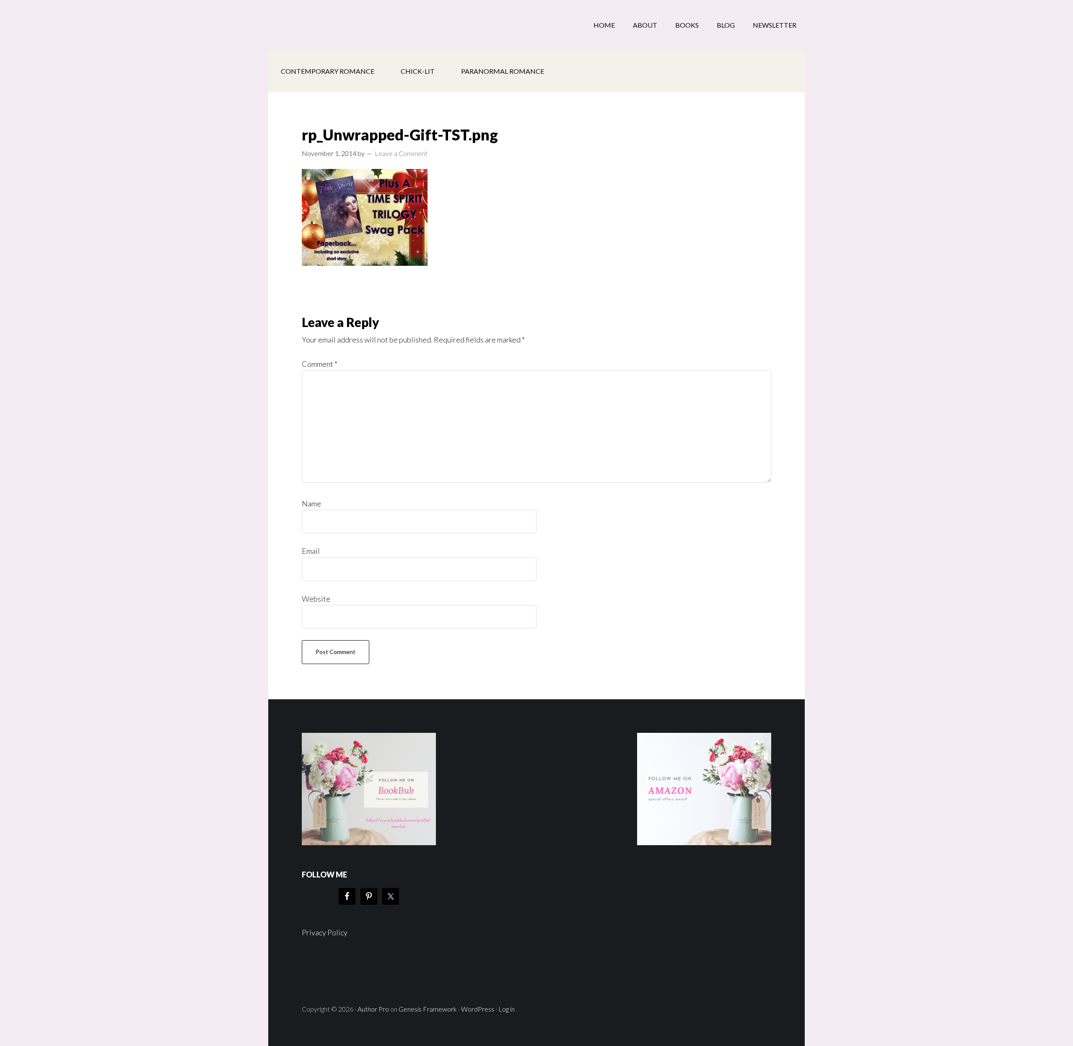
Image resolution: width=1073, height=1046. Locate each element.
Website (316, 598)
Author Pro (373, 1009)
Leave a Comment (401, 153)
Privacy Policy (324, 932)
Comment (319, 364)
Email (311, 550)
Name (311, 503)
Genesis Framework (428, 1009)
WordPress (477, 1009)
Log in (506, 1009)
